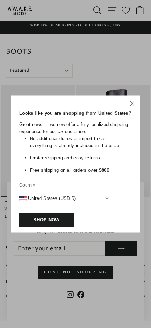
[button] (132, 104)
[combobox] (47, 198)
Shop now (46, 219)
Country (27, 185)
